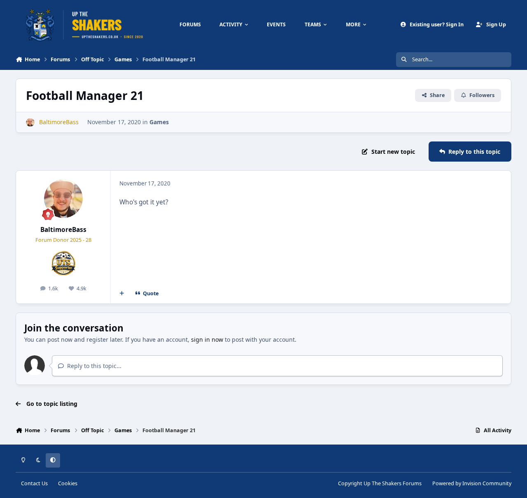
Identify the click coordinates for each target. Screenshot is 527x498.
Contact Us (34, 483)
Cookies (67, 483)
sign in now (207, 339)
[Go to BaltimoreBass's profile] (30, 122)
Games (159, 122)
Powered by (471, 483)
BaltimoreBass (63, 229)
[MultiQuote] (122, 293)
